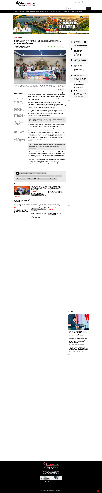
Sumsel (27, 11)
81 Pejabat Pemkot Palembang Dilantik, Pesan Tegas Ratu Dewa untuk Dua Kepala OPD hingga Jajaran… (80, 78)
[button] (58, 90)
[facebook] (76, 2)
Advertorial (78, 11)
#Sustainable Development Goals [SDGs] (46, 178)
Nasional (21, 11)
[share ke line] (61, 47)
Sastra (60, 11)
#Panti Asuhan (58, 176)
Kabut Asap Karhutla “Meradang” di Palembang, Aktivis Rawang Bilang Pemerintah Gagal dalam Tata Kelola (80, 69)
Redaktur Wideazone (20, 46)
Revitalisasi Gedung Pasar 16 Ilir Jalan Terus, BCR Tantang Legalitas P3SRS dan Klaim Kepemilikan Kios (80, 93)
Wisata (55, 11)
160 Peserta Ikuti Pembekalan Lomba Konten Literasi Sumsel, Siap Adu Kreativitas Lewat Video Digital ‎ (78, 348)
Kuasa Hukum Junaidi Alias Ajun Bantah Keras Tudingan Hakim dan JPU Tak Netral (75, 13)
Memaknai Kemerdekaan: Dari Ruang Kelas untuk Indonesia (80, 61)
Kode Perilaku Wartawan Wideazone (40, 487)
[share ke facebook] (49, 47)
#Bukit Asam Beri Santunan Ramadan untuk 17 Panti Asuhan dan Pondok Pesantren (34, 176)
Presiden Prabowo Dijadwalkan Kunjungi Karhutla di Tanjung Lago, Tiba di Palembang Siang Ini (78, 333)
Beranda (16, 11)
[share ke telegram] (58, 47)
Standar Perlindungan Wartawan (61, 487)
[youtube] (86, 2)
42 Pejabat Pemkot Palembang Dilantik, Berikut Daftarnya (79, 86)
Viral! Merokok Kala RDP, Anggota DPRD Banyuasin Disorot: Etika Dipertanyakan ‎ (34, 13)
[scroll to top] (97, 491)
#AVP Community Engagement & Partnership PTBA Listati (33, 173)
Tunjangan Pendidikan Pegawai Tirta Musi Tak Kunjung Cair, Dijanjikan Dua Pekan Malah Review (80, 43)
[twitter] (79, 2)
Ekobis (38, 11)
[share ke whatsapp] (55, 47)
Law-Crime (49, 11)
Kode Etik (26, 487)
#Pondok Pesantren (20, 178)
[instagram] (83, 2)
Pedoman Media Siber (78, 487)
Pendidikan (32, 11)
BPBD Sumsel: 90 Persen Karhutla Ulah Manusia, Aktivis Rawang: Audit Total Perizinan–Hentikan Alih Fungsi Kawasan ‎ (78, 340)
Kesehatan (43, 11)
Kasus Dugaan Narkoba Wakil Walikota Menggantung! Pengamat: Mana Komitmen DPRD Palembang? (80, 52)
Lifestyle (65, 11)
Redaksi (19, 487)
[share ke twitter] (52, 47)
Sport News (71, 11)
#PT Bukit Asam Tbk (31, 178)
